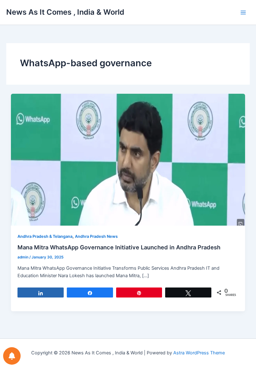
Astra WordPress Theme (199, 353)
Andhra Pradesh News (96, 236)
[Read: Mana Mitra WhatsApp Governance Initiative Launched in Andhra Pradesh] (128, 159)
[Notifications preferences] (12, 356)
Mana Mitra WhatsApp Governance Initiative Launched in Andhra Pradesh (118, 247)
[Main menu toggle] (243, 12)
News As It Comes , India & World (65, 12)
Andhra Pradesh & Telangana (44, 236)
